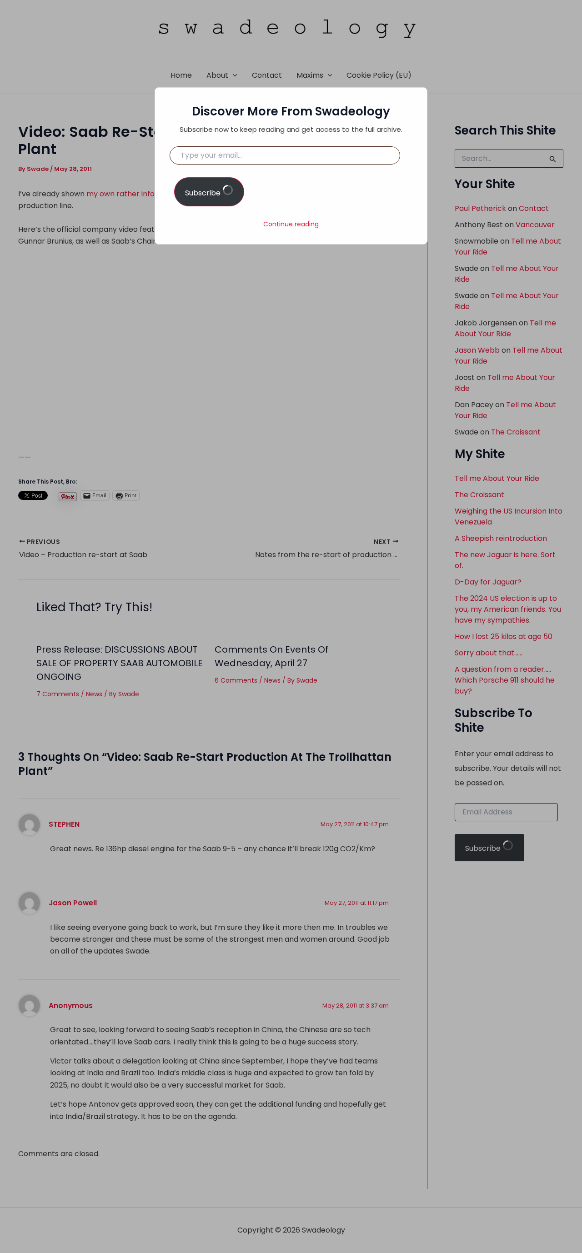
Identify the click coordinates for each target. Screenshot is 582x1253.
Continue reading (291, 224)
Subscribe (203, 193)
